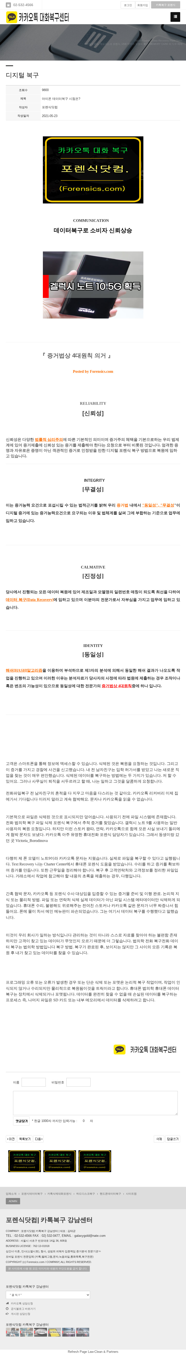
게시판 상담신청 (20, 1313)
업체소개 (11, 1193)
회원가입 (142, 5)
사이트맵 (131, 1193)
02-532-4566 (23, 5)
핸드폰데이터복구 (110, 1193)
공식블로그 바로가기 (23, 1308)
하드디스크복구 (85, 1193)
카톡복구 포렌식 (165, 4)
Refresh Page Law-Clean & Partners (93, 1352)
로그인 (128, 5)
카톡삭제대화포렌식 (59, 1193)
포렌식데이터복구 (32, 1193)
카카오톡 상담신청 (22, 1303)
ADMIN (13, 1201)
